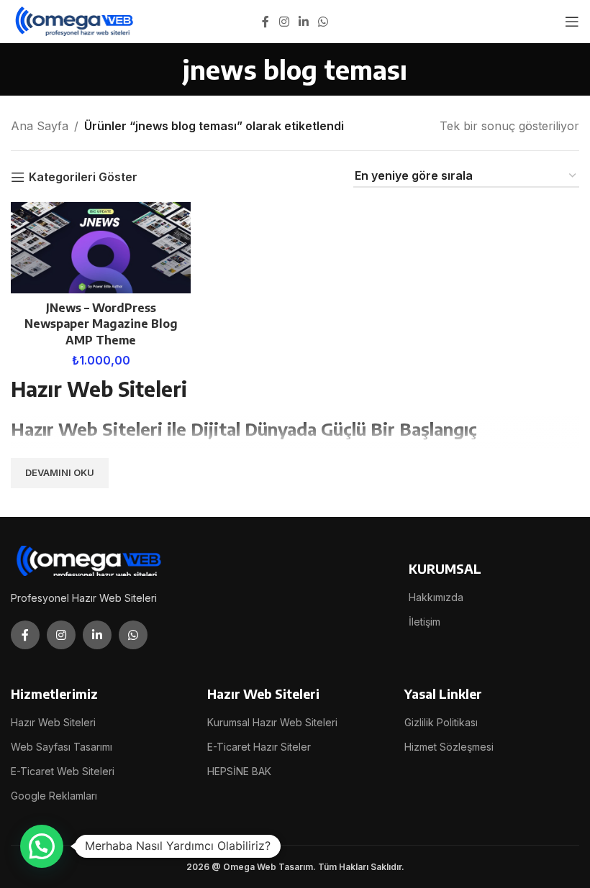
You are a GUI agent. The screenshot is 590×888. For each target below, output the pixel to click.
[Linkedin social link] (303, 21)
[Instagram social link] (284, 21)
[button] (41, 846)
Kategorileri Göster (83, 177)
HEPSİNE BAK (239, 771)
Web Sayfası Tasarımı (61, 747)
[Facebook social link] (265, 21)
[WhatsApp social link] (323, 21)
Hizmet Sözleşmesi (449, 747)
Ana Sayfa (39, 126)
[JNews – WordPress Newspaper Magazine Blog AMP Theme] (101, 247)
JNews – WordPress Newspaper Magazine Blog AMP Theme (101, 324)
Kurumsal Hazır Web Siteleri (272, 722)
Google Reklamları (54, 795)
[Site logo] (75, 20)
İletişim (424, 621)
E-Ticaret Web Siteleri (62, 771)
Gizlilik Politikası (441, 722)
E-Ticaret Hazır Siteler (259, 747)
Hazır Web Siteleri (53, 722)
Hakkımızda (436, 597)
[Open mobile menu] (572, 21)
